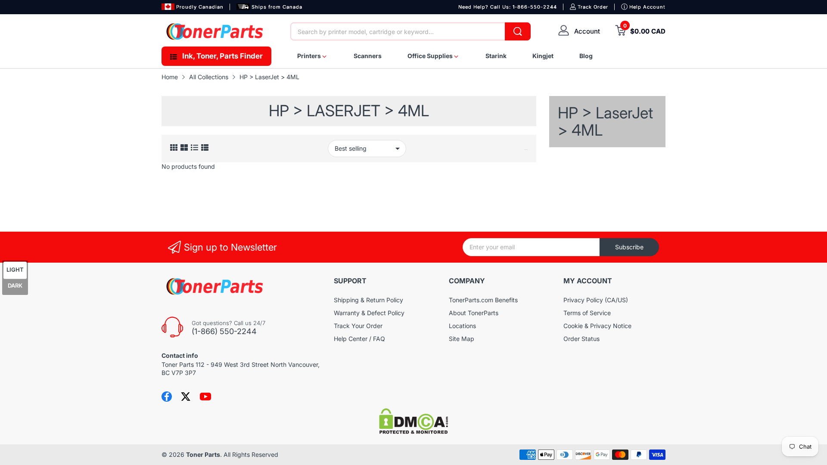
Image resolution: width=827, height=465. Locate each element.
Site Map (461, 338)
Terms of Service (587, 312)
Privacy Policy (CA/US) (595, 300)
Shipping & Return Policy (368, 300)
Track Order (593, 7)
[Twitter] (185, 396)
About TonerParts (473, 312)
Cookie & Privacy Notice (597, 325)
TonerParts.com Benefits (483, 300)
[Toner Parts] (215, 31)
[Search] (518, 31)
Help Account (647, 7)
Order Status (581, 338)
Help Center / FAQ (359, 338)
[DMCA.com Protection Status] (413, 431)
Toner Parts (203, 454)
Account (587, 31)
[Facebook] (167, 396)
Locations (462, 325)
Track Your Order (358, 325)
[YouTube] (205, 396)
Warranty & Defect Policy (369, 312)
